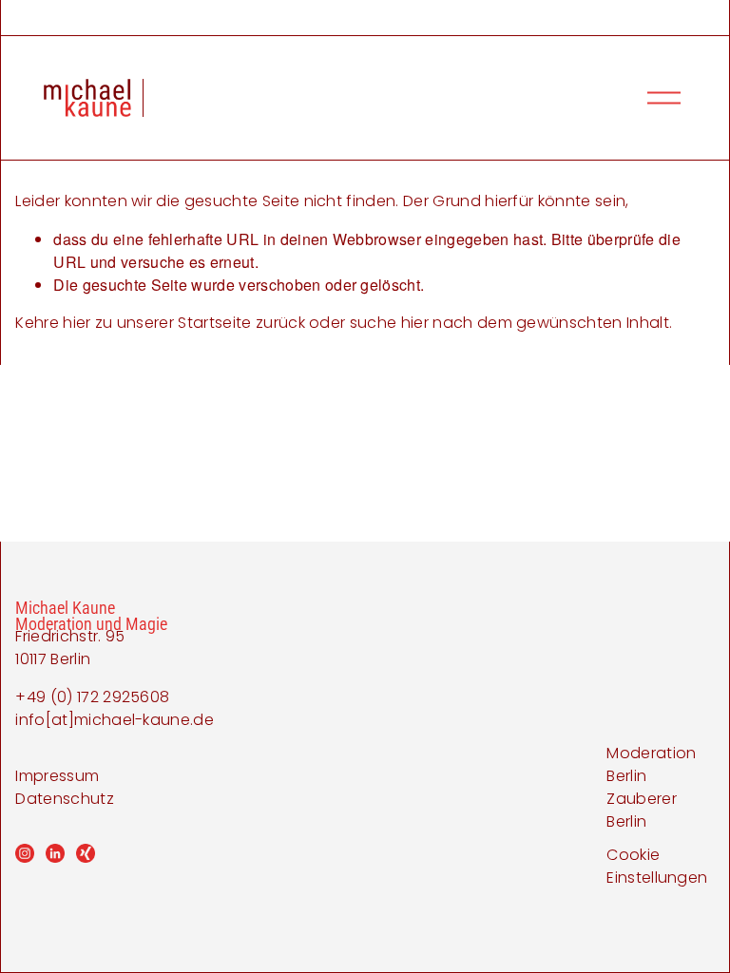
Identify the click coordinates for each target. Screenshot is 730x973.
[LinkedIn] (55, 853)
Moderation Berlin (651, 764)
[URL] (85, 853)
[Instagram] (24, 853)
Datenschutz (64, 799)
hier (76, 323)
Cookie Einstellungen (656, 866)
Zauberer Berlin (641, 810)
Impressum (57, 776)
